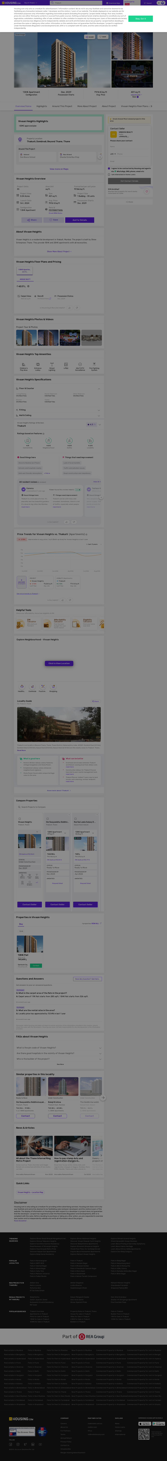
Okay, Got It (140, 19)
